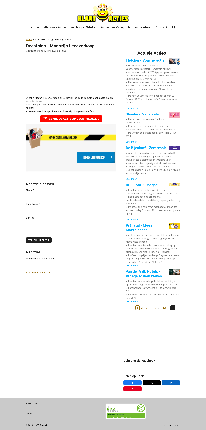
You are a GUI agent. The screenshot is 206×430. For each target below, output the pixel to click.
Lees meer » (132, 108)
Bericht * (30, 217)
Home (29, 39)
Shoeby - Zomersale (142, 114)
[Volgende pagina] (172, 307)
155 (164, 307)
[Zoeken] (174, 27)
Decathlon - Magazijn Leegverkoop (53, 39)
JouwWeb (176, 425)
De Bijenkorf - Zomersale (146, 148)
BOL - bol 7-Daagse (142, 185)
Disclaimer (30, 413)
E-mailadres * (33, 203)
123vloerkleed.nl (33, 403)
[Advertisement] (71, 74)
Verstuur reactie (38, 240)
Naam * (30, 190)
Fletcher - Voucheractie (145, 60)
